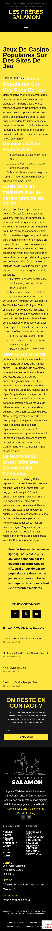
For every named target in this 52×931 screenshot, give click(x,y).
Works (7, 846)
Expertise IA (33, 854)
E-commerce (33, 840)
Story (6, 852)
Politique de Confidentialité (34, 926)
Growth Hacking (8, 839)
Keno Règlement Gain (14, 668)
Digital (7, 835)
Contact (8, 855)
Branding (32, 843)
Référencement (35, 837)
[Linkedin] (26, 614)
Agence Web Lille (33, 833)
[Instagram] (15, 614)
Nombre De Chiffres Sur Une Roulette (22, 638)
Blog (6, 849)
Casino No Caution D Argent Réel (20, 682)
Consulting (10, 843)
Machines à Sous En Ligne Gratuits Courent (25, 653)
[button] (26, 26)
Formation (32, 851)
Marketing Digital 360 (32, 847)
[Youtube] (36, 614)
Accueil (8, 832)
